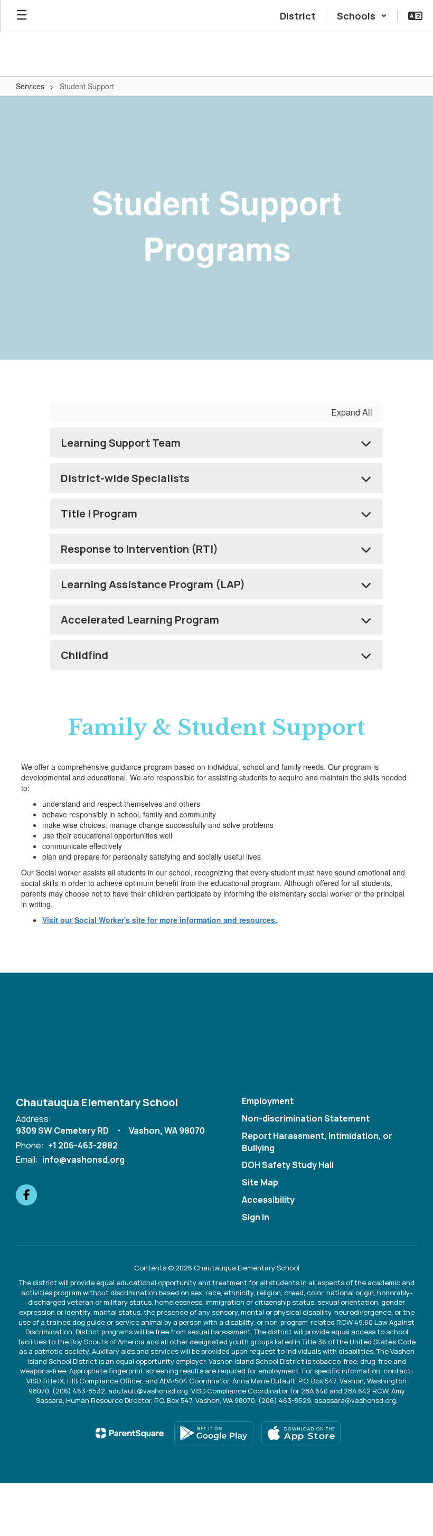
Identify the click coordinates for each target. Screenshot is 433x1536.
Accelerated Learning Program (140, 619)
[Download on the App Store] (301, 1433)
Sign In (255, 1217)
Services (30, 86)
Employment (268, 1101)
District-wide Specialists (125, 478)
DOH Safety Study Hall (288, 1165)
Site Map (260, 1182)
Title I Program (99, 513)
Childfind (84, 655)
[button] (362, 16)
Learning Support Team (121, 443)
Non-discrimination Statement (306, 1118)
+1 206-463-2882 (83, 1145)
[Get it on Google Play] (213, 1433)
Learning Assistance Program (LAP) (153, 584)
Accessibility (268, 1199)
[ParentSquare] (129, 1433)
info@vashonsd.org (83, 1159)
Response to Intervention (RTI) (139, 549)
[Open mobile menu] (22, 16)
